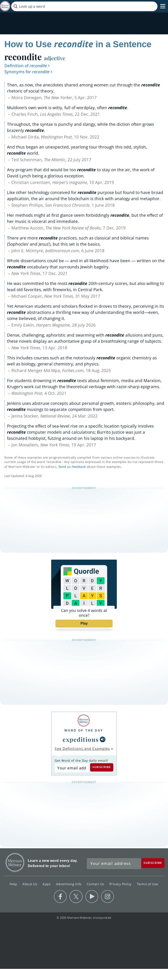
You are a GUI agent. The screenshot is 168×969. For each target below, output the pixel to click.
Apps (47, 884)
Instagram (107, 896)
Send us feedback (72, 466)
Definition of (25, 65)
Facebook (60, 896)
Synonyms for (26, 72)
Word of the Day (83, 730)
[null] (102, 739)
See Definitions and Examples (82, 748)
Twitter (76, 896)
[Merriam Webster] (83, 720)
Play (84, 623)
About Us (30, 884)
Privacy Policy (121, 884)
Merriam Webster (15, 862)
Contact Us (96, 884)
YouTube (91, 896)
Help (14, 884)
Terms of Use (147, 884)
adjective (54, 57)
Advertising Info (69, 884)
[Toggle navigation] (163, 6)
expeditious (81, 739)
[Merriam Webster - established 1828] (5, 6)
